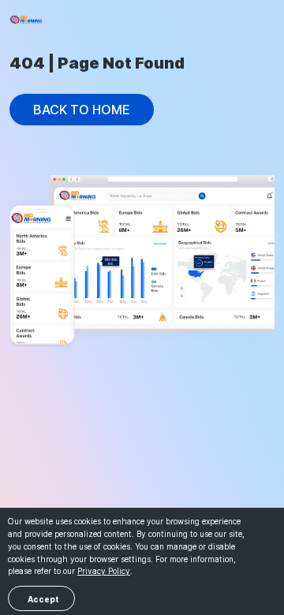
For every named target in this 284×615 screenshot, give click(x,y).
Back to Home (81, 109)
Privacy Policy (103, 571)
